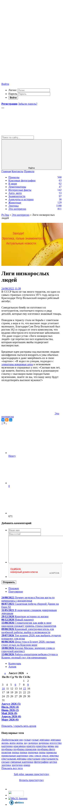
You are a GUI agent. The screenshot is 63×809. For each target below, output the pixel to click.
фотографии (41, 761)
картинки (7, 746)
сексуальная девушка (13, 758)
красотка (41, 746)
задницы (43, 742)
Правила (29, 171)
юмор (26, 765)
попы (42, 752)
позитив (6, 752)
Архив (12, 666)
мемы (50, 746)
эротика (6, 765)
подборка (7, 749)
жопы (19, 742)
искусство (56, 742)
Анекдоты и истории (21, 199)
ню (56, 746)
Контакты (17, 171)
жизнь (5, 742)
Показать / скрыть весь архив (18, 725)
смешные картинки (21, 761)
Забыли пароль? (27, 103)
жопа (12, 742)
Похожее (13, 588)
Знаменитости (16, 196)
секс (31, 755)
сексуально (33, 758)
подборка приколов (25, 749)
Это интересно (17, 208)
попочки (33, 752)
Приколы (13, 177)
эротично (17, 765)
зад (25, 742)
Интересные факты (19, 189)
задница (33, 742)
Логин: (12, 90)
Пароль (12, 93)
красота (31, 746)
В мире (12, 183)
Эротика (13, 205)
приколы (51, 752)
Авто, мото (15, 193)
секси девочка (50, 755)
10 (3, 688)
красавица (19, 746)
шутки (53, 761)
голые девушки (40, 739)
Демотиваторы (17, 186)
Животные (14, 202)
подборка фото (46, 749)
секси (37, 755)
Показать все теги (12, 768)
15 (24, 688)
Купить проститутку (31, 780)
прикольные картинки (14, 755)
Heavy (12, 455)
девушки (55, 739)
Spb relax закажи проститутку (31, 774)
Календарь (14, 663)
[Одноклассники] (6, 419)
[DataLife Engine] (27, 26)
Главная (6, 171)
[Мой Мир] (10, 419)
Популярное (15, 591)
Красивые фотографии (22, 180)
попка (15, 752)
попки (23, 752)
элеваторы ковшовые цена (17, 364)
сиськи (5, 761)
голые (27, 739)
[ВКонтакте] (3, 419)
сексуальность (49, 758)
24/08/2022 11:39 (11, 288)
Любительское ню (12, 739)
